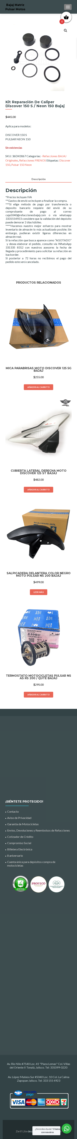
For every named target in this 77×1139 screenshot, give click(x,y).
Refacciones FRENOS (32, 160)
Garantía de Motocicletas (23, 824)
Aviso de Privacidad (19, 817)
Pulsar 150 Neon (21, 164)
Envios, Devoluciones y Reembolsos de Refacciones (38, 830)
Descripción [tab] (39, 179)
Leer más (38, 592)
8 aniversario (15, 855)
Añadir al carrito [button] (38, 387)
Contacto (13, 811)
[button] (65, 30)
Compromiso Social (19, 843)
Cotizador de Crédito (20, 836)
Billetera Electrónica (19, 849)
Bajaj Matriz (15, 5)
